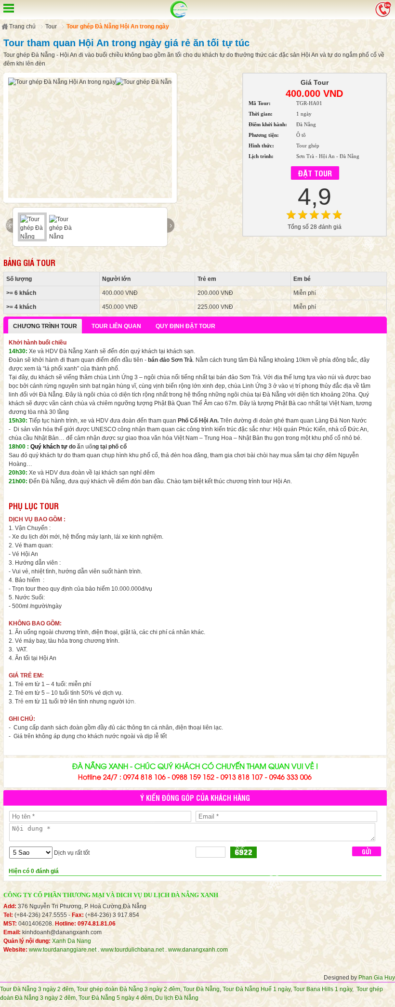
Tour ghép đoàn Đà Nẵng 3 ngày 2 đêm (128, 989)
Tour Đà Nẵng (201, 989)
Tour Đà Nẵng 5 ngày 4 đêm (115, 997)
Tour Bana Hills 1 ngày (322, 989)
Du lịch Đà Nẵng (176, 997)
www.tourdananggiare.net (62, 949)
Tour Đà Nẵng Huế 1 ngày (256, 989)
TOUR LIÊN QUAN (116, 326)
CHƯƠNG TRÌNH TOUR (45, 326)
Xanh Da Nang (71, 941)
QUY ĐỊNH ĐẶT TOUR (185, 326)
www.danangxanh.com (198, 949)
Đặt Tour (315, 173)
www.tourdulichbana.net (132, 949)
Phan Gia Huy (376, 977)
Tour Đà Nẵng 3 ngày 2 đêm (37, 989)
